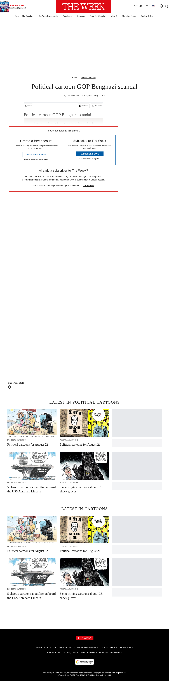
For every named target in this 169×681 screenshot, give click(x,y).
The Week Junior (129, 16)
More (113, 16)
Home (74, 78)
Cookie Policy (126, 648)
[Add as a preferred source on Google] (84, 662)
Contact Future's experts (61, 648)
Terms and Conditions (88, 648)
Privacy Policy (109, 648)
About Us (40, 648)
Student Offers (147, 16)
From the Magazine (97, 16)
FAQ (69, 652)
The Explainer (27, 16)
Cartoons (80, 16)
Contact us (88, 185)
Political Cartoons (88, 78)
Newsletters (67, 16)
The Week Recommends (48, 16)
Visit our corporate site (117, 673)
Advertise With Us (56, 652)
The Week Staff (73, 95)
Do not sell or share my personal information (97, 652)
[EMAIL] (10, 387)
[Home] (16, 16)
